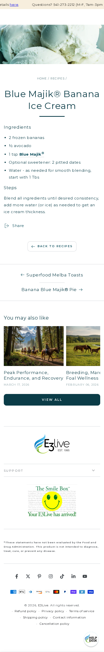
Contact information (69, 617)
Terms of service (81, 611)
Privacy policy (53, 611)
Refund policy (26, 611)
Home (42, 78)
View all (52, 400)
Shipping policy (35, 617)
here (9, 5)
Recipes (57, 78)
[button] (91, 639)
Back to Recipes (55, 246)
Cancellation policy (54, 624)
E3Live (43, 605)
